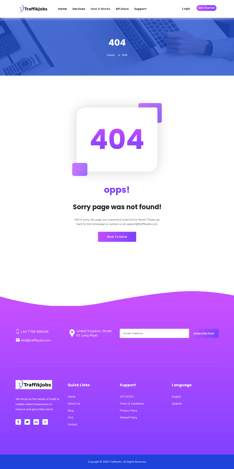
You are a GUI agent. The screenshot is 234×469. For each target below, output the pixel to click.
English (176, 397)
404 (124, 55)
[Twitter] (27, 422)
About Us (74, 404)
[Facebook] (18, 422)
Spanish (177, 404)
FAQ (70, 418)
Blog (71, 411)
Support (140, 9)
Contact (72, 425)
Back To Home (117, 237)
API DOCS (126, 397)
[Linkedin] (36, 422)
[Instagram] (45, 422)
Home (62, 9)
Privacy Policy (128, 411)
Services (78, 9)
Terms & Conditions (132, 404)
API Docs (122, 9)
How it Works (100, 9)
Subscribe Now (203, 333)
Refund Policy (128, 418)
